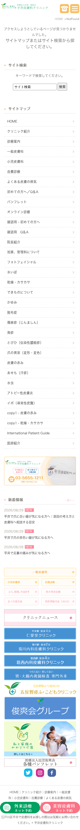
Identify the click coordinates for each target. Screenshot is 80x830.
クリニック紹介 (18, 131)
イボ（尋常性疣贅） (22, 403)
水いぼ (12, 272)
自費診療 (13, 171)
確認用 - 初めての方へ (23, 222)
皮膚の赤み (15, 362)
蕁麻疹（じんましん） (23, 322)
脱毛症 (12, 312)
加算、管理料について (23, 252)
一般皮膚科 (15, 151)
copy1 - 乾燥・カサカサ (25, 423)
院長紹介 (13, 242)
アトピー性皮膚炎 (20, 393)
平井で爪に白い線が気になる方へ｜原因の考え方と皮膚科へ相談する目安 (39, 519)
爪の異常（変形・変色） (25, 352)
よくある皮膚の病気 (22, 181)
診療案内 (13, 141)
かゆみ (12, 302)
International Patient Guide (28, 433)
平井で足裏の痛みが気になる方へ (27, 553)
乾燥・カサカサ (18, 282)
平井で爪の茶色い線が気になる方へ (28, 537)
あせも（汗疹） (18, 373)
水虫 (10, 383)
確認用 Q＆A (18, 232)
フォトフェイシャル (21, 262)
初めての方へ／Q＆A (22, 191)
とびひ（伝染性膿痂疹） (25, 342)
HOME (12, 121)
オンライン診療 (18, 212)
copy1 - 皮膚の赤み (22, 413)
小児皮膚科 (15, 161)
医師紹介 (13, 443)
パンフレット (17, 201)
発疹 (10, 332)
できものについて (20, 292)
